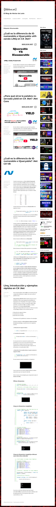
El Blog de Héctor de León (14, 13)
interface (5, 186)
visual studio (6, 296)
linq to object (6, 72)
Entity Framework (7, 68)
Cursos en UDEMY (17, 18)
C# (7, 128)
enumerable (7, 132)
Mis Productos (32, 18)
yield (9, 134)
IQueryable (6, 187)
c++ (4, 132)
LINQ (9, 67)
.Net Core (5, 128)
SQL (6, 73)
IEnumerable (6, 69)
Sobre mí (39, 18)
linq (9, 295)
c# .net (9, 131)
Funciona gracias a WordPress (18, 502)
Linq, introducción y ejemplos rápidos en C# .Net (20, 287)
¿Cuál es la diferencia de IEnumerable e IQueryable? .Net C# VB (21, 161)
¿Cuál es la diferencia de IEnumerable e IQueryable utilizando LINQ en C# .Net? (20, 36)
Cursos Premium (7, 18)
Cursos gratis (25, 18)
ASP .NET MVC (6, 182)
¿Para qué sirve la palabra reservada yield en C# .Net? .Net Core (21, 99)
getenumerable (6, 133)
